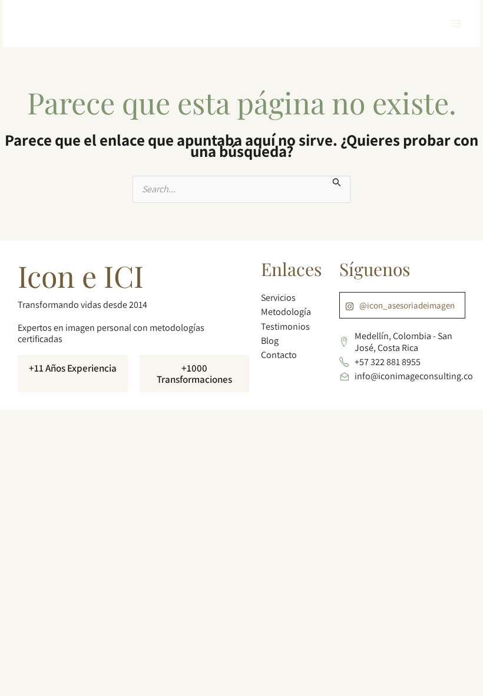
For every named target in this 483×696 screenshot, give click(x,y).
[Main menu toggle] (456, 23)
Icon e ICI (81, 276)
